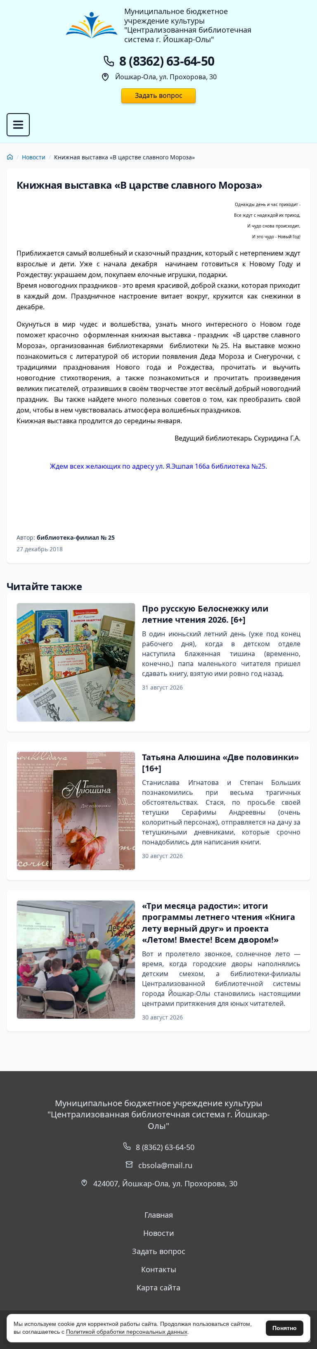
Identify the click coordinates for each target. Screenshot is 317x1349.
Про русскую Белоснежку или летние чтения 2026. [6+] (205, 614)
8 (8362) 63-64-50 (165, 1147)
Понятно (284, 1328)
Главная (158, 1215)
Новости (33, 157)
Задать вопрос (158, 95)
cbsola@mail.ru (165, 1165)
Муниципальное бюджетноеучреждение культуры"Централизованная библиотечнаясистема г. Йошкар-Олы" (187, 25)
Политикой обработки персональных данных (126, 1331)
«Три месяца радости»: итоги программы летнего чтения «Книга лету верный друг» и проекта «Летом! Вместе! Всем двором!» (218, 923)
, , (165, 1183)
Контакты (158, 1269)
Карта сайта (158, 1287)
